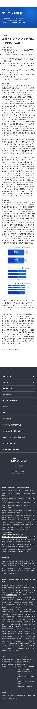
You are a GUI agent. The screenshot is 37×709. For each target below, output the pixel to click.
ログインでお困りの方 (9, 443)
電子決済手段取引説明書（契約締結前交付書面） (14, 537)
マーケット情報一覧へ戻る (10, 349)
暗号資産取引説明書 (11, 595)
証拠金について (6, 607)
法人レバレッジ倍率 (14, 626)
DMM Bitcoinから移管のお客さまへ (13, 431)
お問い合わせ (7, 419)
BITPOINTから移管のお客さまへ (13, 425)
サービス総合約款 (6, 532)
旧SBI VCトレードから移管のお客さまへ (15, 437)
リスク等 (20, 539)
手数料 (4, 573)
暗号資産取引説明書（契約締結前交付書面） (13, 534)
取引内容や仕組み (12, 539)
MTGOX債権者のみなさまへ (11, 449)
